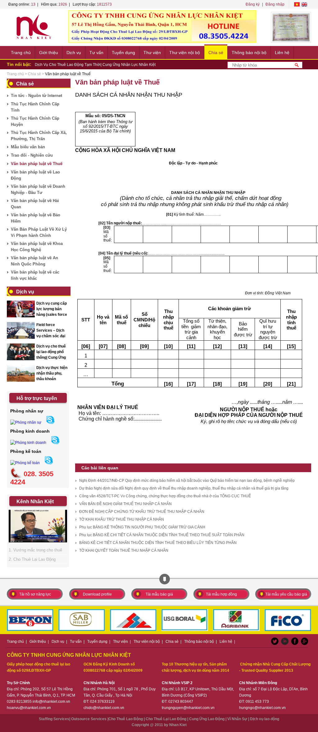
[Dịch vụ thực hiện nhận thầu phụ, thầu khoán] (21, 381)
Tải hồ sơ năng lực (35, 594)
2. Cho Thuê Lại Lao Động (32, 559)
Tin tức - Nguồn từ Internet (36, 95)
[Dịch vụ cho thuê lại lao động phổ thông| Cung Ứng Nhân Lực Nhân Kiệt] (21, 359)
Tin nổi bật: (19, 64)
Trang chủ (21, 52)
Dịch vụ (73, 52)
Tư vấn (96, 52)
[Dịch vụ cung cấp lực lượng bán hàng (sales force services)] (21, 316)
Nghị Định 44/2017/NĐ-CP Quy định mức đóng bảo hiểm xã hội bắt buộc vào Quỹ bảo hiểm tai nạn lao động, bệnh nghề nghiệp (187, 480)
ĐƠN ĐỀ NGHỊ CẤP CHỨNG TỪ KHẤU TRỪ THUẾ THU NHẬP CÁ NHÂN (141, 511)
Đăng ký (253, 4)
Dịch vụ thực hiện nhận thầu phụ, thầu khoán (51, 373)
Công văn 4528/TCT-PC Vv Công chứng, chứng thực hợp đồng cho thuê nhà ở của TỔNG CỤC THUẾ (165, 496)
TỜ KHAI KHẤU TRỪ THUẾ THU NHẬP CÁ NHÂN (121, 519)
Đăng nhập (275, 4)
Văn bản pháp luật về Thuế (36, 163)
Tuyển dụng (123, 52)
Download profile (97, 594)
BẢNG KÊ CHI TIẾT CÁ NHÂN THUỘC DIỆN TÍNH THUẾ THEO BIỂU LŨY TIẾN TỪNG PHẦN (158, 543)
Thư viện (152, 52)
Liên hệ (282, 52)
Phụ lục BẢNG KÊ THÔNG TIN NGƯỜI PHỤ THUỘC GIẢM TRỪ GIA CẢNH (142, 527)
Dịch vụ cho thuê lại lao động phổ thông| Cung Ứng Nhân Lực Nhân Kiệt (51, 357)
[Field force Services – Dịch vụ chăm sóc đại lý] (21, 338)
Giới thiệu (48, 52)
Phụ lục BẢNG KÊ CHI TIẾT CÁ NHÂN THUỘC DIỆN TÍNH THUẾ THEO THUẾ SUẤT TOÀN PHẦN (161, 535)
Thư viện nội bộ (184, 52)
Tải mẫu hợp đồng (221, 594)
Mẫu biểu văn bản (28, 147)
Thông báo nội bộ (249, 52)
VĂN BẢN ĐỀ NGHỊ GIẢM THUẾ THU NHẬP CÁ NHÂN (125, 504)
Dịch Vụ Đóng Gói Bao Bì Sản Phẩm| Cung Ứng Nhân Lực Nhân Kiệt (93, 65)
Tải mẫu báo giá (159, 594)
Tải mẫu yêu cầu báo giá (286, 594)
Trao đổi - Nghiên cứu (32, 155)
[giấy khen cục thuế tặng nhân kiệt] (291, 27)
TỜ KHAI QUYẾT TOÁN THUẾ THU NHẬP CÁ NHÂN (123, 550)
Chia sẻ (215, 52)
